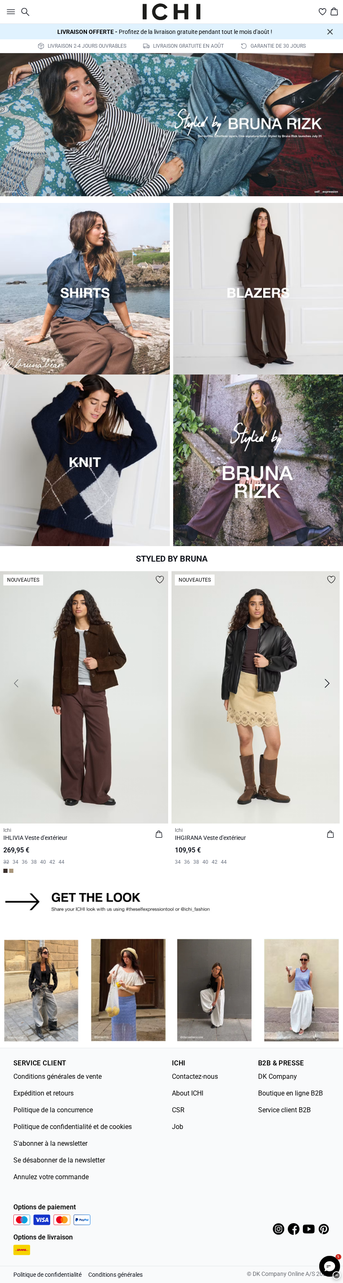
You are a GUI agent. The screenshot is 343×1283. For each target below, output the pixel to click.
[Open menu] (9, 12)
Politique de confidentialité (47, 1274)
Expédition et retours (43, 1093)
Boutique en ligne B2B (290, 1093)
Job (177, 1127)
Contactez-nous (195, 1076)
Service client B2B (284, 1110)
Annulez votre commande (51, 1177)
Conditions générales (115, 1274)
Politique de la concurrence (53, 1110)
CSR (178, 1110)
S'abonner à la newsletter (50, 1143)
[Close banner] (330, 32)
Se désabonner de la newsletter (59, 1160)
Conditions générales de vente (57, 1076)
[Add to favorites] (159, 579)
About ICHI (187, 1093)
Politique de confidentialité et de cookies (72, 1127)
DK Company (277, 1076)
